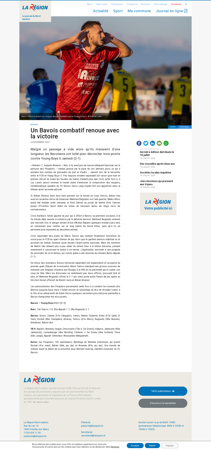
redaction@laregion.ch (35, 436)
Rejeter (152, 445)
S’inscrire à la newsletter (163, 403)
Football (184, 127)
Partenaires (117, 4)
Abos (89, 4)
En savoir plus (41, 402)
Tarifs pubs (102, 4)
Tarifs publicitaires (161, 391)
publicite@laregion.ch (92, 425)
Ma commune (139, 11)
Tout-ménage (160, 4)
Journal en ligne (170, 11)
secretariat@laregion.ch (93, 435)
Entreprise (132, 4)
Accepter (135, 445)
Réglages (115, 447)
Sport (118, 11)
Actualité (100, 11)
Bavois (34, 125)
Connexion (176, 4)
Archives (145, 4)
